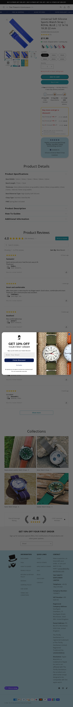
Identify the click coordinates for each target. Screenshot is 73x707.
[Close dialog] (69, 334)
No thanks (19, 365)
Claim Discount (19, 360)
